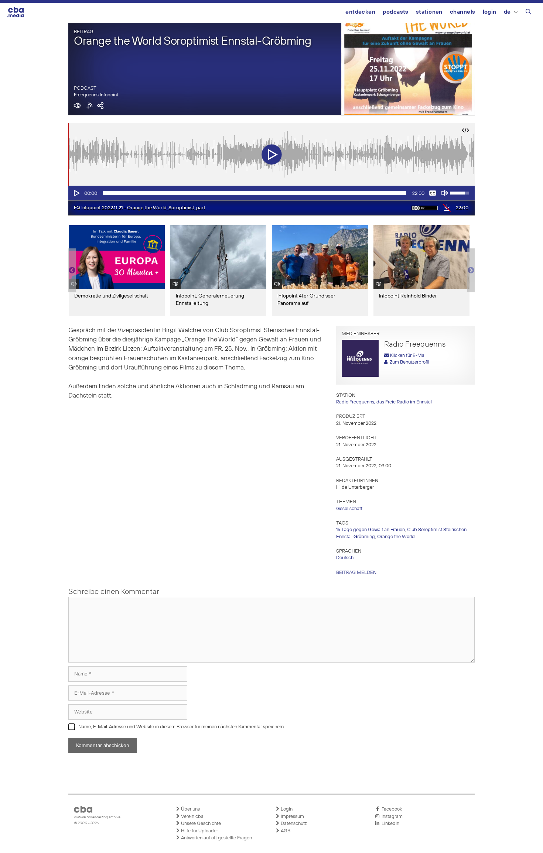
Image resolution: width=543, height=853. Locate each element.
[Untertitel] (432, 193)
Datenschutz (293, 823)
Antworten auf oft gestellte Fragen (216, 838)
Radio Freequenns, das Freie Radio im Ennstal (384, 402)
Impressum (292, 816)
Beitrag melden (356, 573)
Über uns (190, 809)
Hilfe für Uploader (199, 831)
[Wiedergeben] (76, 193)
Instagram (391, 816)
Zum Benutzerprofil (408, 362)
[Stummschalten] (444, 193)
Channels (462, 12)
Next (471, 270)
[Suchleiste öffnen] (528, 13)
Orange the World (396, 536)
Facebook (390, 809)
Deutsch (345, 558)
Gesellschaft (349, 508)
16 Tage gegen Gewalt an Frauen (370, 529)
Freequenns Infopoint (96, 95)
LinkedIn (389, 823)
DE (507, 12)
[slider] (254, 193)
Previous (72, 270)
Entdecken (360, 12)
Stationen (429, 12)
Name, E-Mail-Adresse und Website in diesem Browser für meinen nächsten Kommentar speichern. (181, 727)
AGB (285, 831)
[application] (271, 193)
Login (489, 12)
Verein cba (192, 816)
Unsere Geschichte (200, 823)
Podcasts (396, 12)
